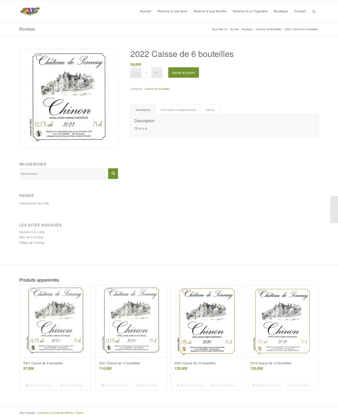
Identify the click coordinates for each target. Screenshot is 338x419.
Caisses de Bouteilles (157, 89)
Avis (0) (210, 110)
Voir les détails (72, 385)
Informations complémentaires (178, 110)
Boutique (27, 29)
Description (143, 110)
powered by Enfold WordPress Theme (60, 413)
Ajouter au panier (183, 72)
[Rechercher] (314, 11)
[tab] (143, 110)
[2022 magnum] (334, 209)
